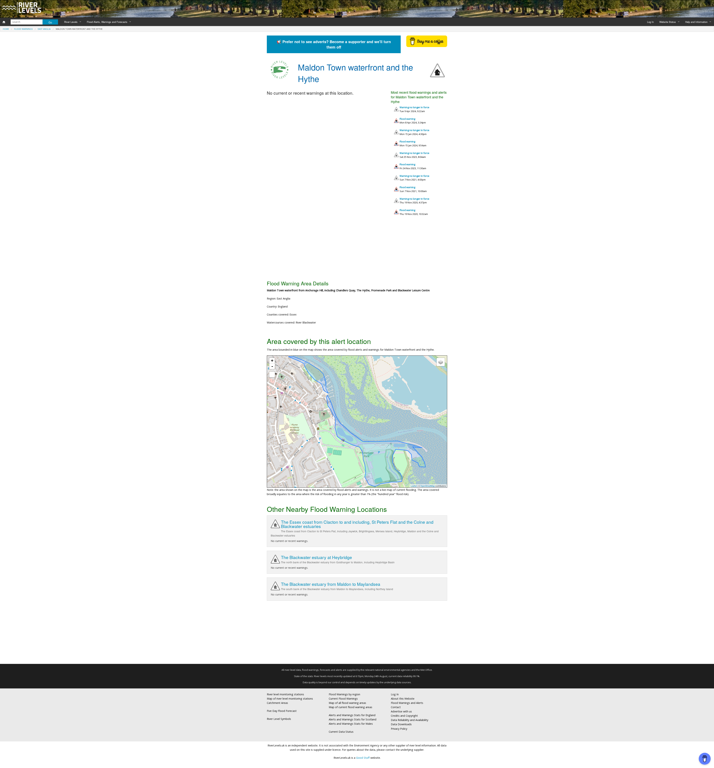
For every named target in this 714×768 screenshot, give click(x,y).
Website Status (667, 22)
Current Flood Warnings (343, 698)
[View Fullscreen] (272, 374)
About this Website (402, 698)
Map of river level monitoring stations (290, 698)
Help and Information (696, 22)
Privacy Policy (399, 728)
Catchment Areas (277, 703)
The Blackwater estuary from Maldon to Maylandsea (330, 584)
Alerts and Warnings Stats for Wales (351, 723)
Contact (396, 707)
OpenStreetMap (427, 485)
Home (6, 29)
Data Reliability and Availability (409, 720)
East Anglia (44, 29)
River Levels (71, 22)
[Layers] (441, 362)
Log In (650, 22)
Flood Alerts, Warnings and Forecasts (107, 22)
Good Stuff (363, 757)
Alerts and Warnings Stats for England (352, 715)
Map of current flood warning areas (350, 707)
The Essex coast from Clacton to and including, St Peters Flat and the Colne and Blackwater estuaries (357, 524)
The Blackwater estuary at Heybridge (316, 557)
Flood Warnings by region (344, 694)
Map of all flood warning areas (347, 703)
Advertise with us (401, 711)
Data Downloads (401, 724)
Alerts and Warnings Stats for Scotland (352, 719)
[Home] (4, 22)
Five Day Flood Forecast (282, 711)
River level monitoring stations (285, 694)
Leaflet (414, 485)
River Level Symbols (279, 719)
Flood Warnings (23, 29)
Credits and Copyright (404, 715)
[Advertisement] (357, 249)
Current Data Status (341, 731)
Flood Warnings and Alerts (407, 703)
